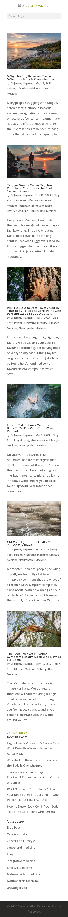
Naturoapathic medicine (23, 874)
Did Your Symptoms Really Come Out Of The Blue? (31, 544)
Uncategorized (17, 888)
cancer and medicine (21, 848)
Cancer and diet (17, 834)
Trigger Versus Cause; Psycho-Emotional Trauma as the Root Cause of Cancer (29, 188)
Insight (11, 88)
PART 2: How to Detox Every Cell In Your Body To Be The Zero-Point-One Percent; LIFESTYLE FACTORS (34, 310)
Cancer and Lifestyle (26, 200)
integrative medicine (40, 205)
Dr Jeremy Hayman (21, 83)
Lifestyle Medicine (27, 88)
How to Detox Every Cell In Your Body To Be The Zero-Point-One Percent (31, 428)
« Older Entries (17, 733)
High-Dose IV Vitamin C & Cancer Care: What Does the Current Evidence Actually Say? (33, 748)
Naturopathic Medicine (43, 211)
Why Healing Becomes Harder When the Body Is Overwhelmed (31, 78)
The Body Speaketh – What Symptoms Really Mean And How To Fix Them (34, 656)
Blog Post (13, 828)
